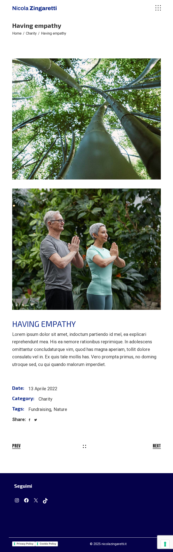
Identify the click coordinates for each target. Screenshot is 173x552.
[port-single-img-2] (86, 249)
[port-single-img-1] (86, 119)
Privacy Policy (25, 543)
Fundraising (39, 409)
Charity (45, 399)
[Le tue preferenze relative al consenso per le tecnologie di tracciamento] (165, 544)
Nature (60, 409)
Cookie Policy (48, 543)
